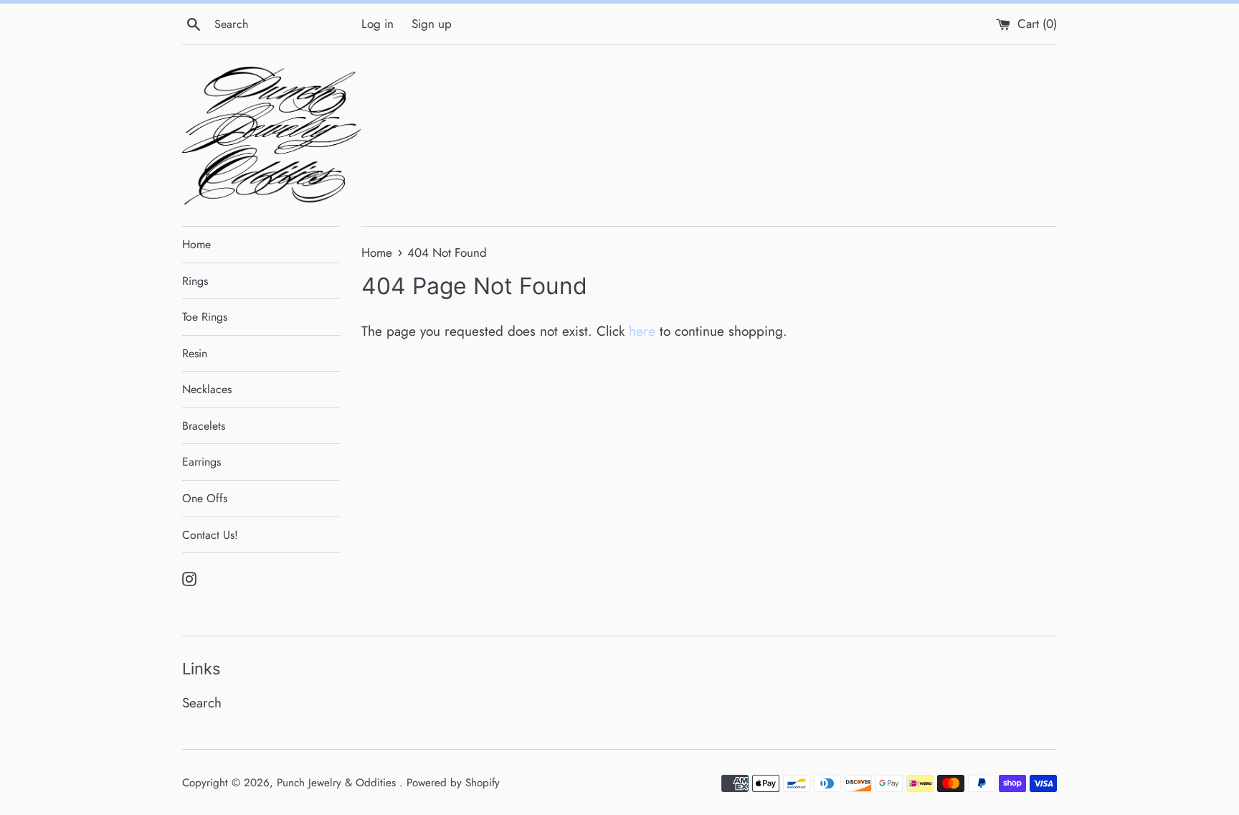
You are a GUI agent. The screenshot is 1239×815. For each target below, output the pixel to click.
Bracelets (203, 426)
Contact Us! (210, 535)
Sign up (432, 23)
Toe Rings (204, 316)
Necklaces (207, 389)
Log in (377, 23)
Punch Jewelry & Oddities (338, 783)
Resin (194, 353)
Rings (195, 281)
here (642, 331)
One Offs (204, 498)
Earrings (201, 461)
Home (196, 244)
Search (202, 702)
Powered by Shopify (453, 783)
